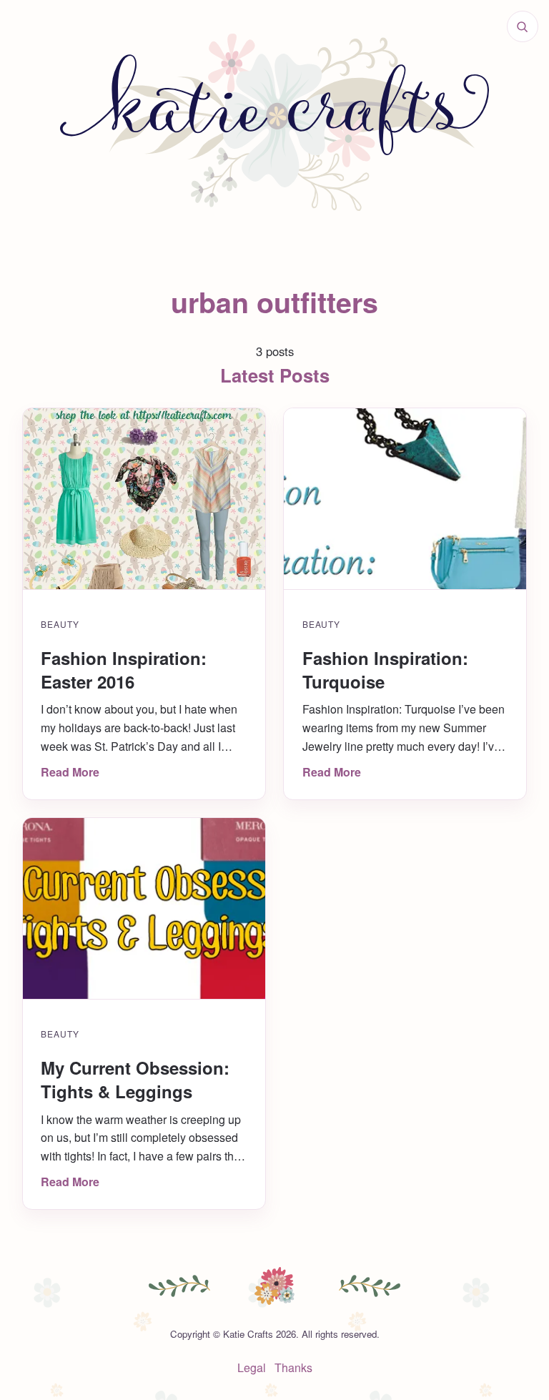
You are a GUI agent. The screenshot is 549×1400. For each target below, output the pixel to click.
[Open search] (522, 26)
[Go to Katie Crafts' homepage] (274, 122)
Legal (251, 1367)
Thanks (293, 1367)
